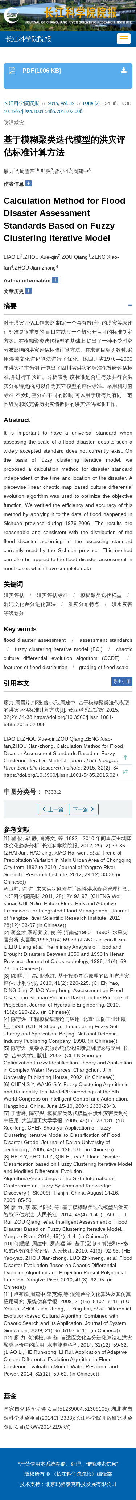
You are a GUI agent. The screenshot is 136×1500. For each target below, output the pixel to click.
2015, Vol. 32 (61, 103)
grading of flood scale (103, 667)
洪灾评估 (14, 595)
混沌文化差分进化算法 (30, 604)
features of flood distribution (35, 667)
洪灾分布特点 (84, 604)
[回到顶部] (125, 757)
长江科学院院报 (21, 103)
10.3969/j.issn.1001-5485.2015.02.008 (43, 111)
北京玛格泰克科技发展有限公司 (80, 1484)
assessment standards (105, 640)
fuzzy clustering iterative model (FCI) (59, 649)
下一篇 (81, 809)
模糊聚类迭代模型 (101, 595)
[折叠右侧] (125, 771)
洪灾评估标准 (52, 595)
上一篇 (55, 809)
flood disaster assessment (35, 640)
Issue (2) (91, 103)
